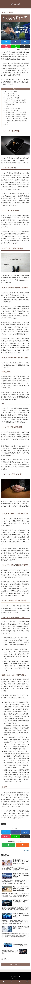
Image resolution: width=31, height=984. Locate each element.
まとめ (6, 124)
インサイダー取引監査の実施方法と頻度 (17, 118)
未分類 (4, 824)
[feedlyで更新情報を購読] (8, 845)
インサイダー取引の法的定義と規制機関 (16, 100)
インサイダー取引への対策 (11, 110)
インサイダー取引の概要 (11, 91)
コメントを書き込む (15, 964)
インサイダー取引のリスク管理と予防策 (16, 112)
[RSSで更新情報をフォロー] (22, 845)
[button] (25, 46)
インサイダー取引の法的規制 (12, 98)
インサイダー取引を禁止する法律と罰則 (16, 102)
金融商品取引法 (11, 104)
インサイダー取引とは (11, 93)
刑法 (8, 106)
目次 (13, 89)
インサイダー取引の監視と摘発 (14, 108)
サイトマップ (15, 979)
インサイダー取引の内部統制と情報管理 (16, 114)
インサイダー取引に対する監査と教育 (15, 116)
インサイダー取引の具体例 (12, 95)
